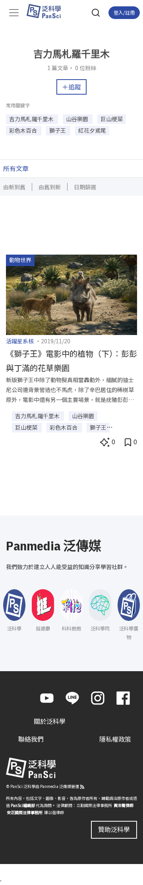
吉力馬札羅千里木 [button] (32, 119)
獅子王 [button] (58, 130)
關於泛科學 (50, 721)
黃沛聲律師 (123, 805)
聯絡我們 (31, 739)
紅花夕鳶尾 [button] (92, 130)
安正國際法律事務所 (25, 812)
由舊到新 (50, 187)
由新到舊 (14, 187)
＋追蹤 (71, 86)
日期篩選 (85, 187)
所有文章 (16, 168)
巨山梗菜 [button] (111, 119)
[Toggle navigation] (14, 12)
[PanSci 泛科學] (47, 11)
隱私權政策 (115, 739)
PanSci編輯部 (23, 805)
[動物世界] (71, 294)
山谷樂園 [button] (77, 119)
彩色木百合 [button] (23, 130)
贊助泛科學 (114, 829)
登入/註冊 (124, 12)
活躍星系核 (20, 341)
